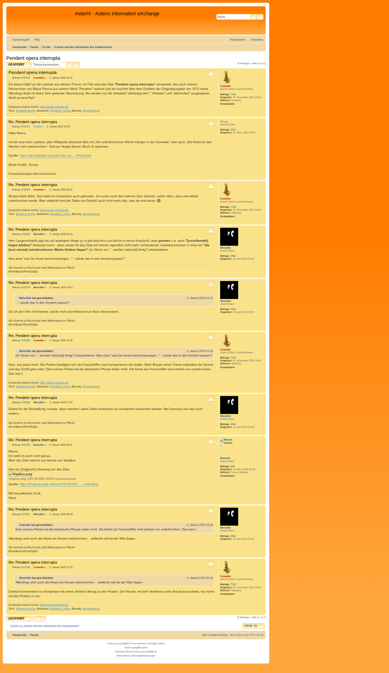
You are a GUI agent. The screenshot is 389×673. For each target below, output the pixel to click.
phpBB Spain (140, 647)
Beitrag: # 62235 (20, 340)
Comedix (225, 86)
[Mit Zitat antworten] (211, 73)
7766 (233, 94)
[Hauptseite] (41, 20)
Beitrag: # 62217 (20, 126)
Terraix (224, 121)
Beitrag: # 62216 (20, 77)
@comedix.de (91, 110)
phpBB (124, 643)
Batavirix (225, 458)
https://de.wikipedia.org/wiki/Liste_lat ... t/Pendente (55, 155)
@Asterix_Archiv (60, 110)
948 (233, 466)
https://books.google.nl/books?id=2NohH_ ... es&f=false (59, 484)
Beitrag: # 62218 (20, 189)
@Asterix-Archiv (25, 110)
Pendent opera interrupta (33, 58)
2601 (233, 129)
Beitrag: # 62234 (20, 287)
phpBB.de (151, 651)
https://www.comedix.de (54, 106)
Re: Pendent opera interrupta (33, 122)
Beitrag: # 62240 (20, 444)
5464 (233, 256)
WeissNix (225, 247)
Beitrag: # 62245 (20, 567)
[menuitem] (35, 40)
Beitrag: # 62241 (20, 514)
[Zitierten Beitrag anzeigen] (56, 298)
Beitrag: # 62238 (20, 402)
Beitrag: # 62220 (20, 234)
